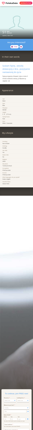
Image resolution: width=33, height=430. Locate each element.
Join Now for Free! (26, 3)
